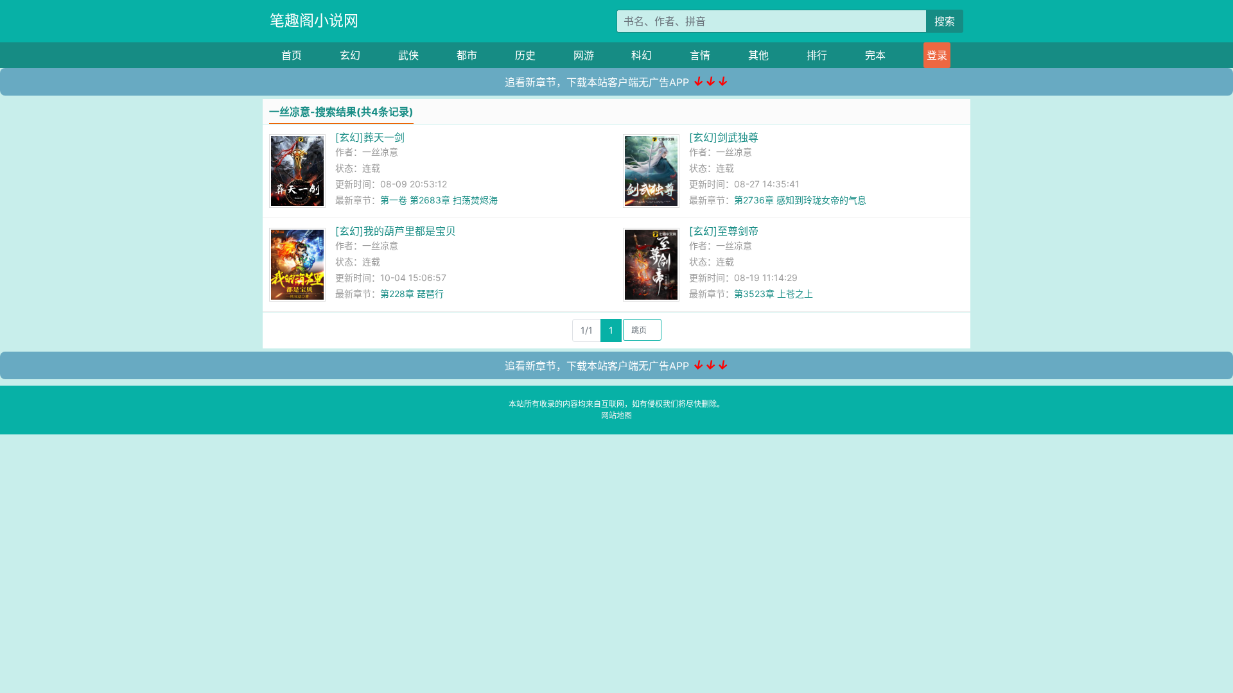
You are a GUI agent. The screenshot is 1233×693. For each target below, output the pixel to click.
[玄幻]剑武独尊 (723, 137)
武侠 (408, 55)
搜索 (944, 21)
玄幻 (350, 55)
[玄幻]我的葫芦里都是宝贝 (395, 231)
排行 (817, 55)
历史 (525, 55)
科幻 (641, 55)
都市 (467, 55)
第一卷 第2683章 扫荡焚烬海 (439, 199)
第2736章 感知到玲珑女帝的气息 (800, 199)
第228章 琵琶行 (412, 293)
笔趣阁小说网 (314, 21)
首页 (291, 55)
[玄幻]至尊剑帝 (723, 231)
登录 (937, 55)
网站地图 (616, 415)
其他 (758, 55)
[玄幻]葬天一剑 (370, 137)
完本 (875, 55)
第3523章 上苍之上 (773, 293)
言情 (700, 55)
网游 (583, 55)
